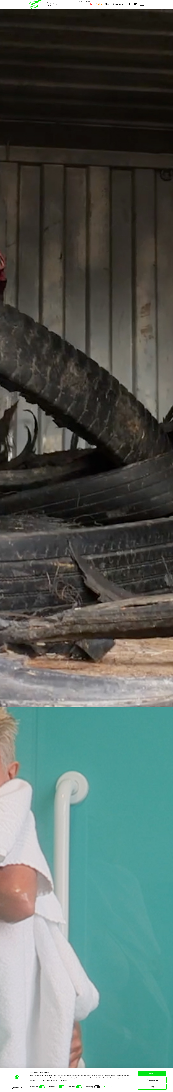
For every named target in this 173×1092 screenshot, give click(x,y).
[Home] (36, 4)
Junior (99, 4)
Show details (108, 1087)
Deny (152, 1086)
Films (107, 4)
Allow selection (152, 1080)
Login (128, 4)
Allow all (152, 1073)
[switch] (61, 1086)
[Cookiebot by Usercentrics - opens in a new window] (17, 1088)
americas (81, 1)
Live (91, 4)
